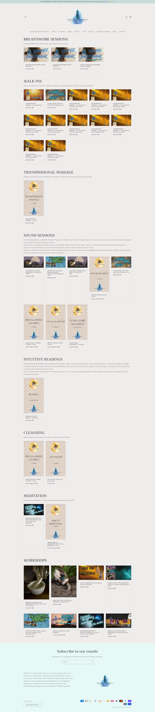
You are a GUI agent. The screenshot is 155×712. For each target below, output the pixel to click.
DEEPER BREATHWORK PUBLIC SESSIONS (62, 65)
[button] (26, 17)
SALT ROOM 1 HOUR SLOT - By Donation (55, 480)
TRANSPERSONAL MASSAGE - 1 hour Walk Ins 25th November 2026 (55, 130)
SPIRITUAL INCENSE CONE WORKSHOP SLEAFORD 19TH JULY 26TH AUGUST (36, 604)
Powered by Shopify (126, 707)
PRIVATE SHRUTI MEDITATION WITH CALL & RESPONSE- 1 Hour (55, 544)
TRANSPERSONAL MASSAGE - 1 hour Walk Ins (34, 104)
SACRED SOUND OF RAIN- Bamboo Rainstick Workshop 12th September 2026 (55, 273)
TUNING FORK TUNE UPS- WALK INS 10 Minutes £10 (55, 104)
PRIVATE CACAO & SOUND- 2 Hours (55, 343)
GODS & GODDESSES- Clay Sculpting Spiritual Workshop (91, 583)
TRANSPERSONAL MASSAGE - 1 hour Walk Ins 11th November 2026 (99, 130)
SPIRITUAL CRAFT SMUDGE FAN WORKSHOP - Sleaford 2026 (62, 601)
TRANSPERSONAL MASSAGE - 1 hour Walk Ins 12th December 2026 (99, 105)
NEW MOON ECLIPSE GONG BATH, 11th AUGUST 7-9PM (77, 272)
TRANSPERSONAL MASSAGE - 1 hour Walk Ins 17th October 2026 (34, 156)
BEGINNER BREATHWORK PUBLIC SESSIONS (36, 65)
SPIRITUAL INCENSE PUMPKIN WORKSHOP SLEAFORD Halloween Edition (118, 632)
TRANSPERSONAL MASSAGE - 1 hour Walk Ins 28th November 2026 (34, 130)
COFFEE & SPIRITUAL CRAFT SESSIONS (61, 631)
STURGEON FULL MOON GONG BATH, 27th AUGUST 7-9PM (34, 272)
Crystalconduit (119, 707)
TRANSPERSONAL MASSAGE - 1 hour (31, 219)
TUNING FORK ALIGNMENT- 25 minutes (76, 343)
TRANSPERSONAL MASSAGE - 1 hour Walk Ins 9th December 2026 (121, 105)
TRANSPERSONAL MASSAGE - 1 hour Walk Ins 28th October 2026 (121, 130)
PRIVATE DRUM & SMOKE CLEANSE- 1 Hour (33, 343)
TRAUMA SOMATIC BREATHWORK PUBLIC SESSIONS (90, 65)
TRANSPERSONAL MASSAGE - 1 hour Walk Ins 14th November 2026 (77, 130)
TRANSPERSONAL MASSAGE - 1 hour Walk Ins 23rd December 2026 (77, 105)
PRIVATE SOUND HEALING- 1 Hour (99, 295)
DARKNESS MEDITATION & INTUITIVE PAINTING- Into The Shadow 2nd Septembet (33, 521)
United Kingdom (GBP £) (32, 704)
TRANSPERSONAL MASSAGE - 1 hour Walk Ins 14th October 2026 (55, 156)
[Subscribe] (92, 662)
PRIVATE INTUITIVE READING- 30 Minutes (32, 417)
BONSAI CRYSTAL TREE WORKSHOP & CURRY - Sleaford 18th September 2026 (118, 584)
